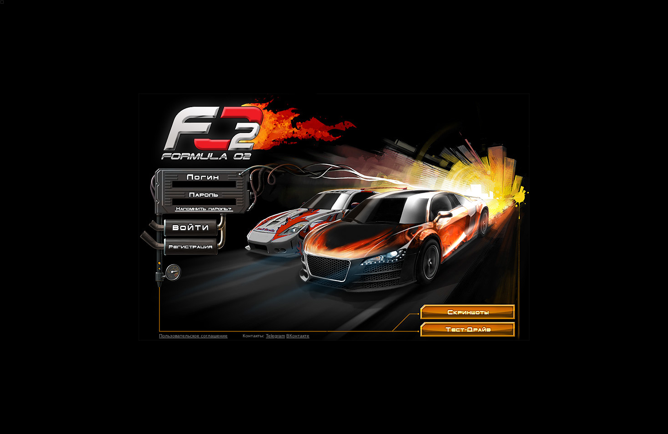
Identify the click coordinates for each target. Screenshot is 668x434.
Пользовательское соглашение (193, 335)
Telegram (275, 335)
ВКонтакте (297, 335)
